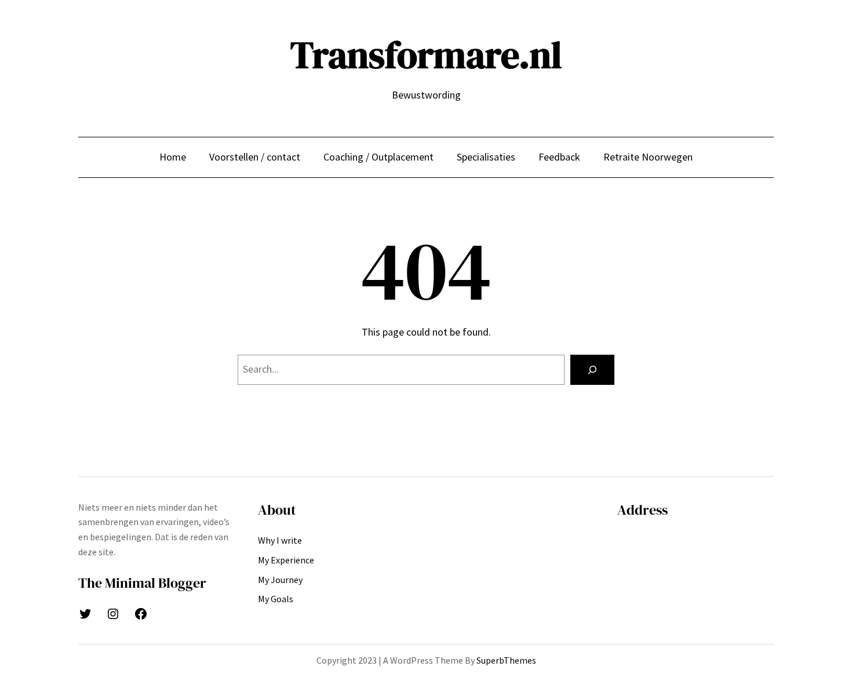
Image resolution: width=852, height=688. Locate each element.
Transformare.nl (426, 55)
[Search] (592, 370)
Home (172, 156)
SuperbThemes (506, 660)
